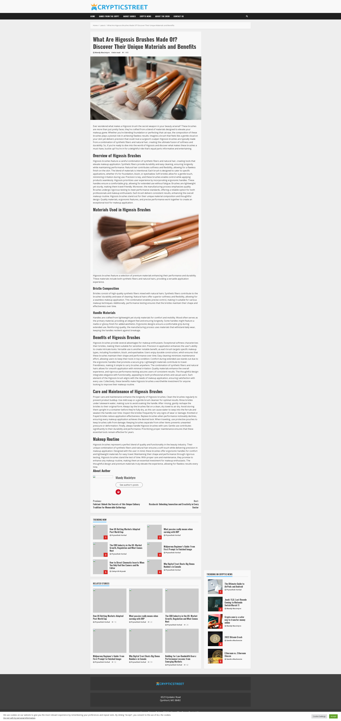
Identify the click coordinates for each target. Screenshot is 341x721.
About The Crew (162, 16)
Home (92, 16)
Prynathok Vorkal (119, 535)
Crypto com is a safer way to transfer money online (215, 621)
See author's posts (129, 484)
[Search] (247, 16)
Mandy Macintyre (102, 52)
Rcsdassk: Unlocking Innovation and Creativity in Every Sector (173, 504)
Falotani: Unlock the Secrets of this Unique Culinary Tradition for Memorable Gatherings (116, 504)
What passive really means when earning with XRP (154, 532)
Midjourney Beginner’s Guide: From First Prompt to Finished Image (154, 549)
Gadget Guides (129, 16)
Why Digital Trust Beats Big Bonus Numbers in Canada (154, 566)
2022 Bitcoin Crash (215, 638)
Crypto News (145, 16)
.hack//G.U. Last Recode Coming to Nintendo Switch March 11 (215, 604)
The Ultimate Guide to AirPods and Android (215, 586)
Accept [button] (333, 716)
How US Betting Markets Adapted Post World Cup (100, 532)
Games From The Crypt (109, 16)
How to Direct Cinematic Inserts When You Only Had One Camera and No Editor (100, 566)
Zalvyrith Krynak (119, 571)
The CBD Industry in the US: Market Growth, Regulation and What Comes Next (100, 549)
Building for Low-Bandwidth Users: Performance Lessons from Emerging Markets (182, 641)
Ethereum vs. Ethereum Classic (215, 656)
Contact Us (179, 16)
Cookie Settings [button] (319, 716)
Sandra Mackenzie (234, 640)
